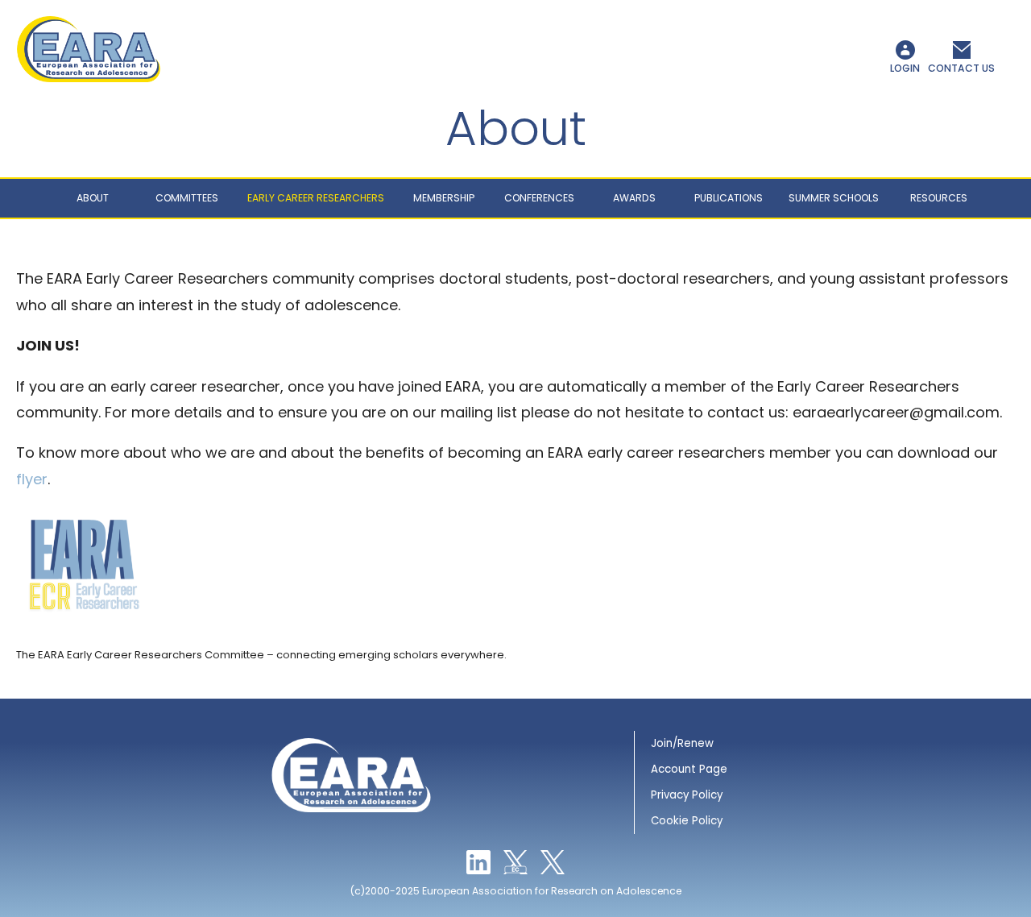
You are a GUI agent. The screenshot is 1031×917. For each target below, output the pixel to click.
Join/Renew (682, 743)
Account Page (689, 769)
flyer (32, 479)
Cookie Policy (687, 820)
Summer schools (834, 198)
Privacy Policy (687, 795)
